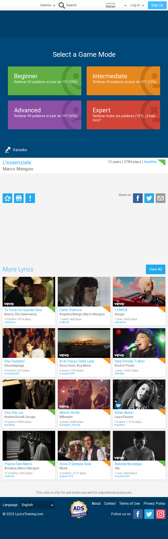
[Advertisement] (84, 24)
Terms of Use (129, 503)
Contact (110, 503)
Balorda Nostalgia (128, 464)
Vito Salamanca (26, 314)
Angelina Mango (71, 314)
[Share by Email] (160, 198)
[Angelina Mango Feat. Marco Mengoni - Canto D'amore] (84, 292)
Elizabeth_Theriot (70, 424)
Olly (117, 468)
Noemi (8, 314)
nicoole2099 (11, 373)
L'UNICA (121, 310)
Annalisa (10, 468)
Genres (45, 5)
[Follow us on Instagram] (160, 514)
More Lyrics (18, 269)
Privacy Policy (154, 503)
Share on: (125, 194)
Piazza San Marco (18, 464)
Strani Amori (124, 413)
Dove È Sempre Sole (75, 464)
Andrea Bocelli (14, 417)
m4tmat (64, 322)
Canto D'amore (71, 310)
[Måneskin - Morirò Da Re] (84, 394)
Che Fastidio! (14, 361)
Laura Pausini (124, 417)
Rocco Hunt (67, 365)
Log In (135, 5)
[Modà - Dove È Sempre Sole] (84, 446)
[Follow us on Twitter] (149, 514)
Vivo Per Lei (13, 413)
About (96, 503)
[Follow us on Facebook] (138, 514)
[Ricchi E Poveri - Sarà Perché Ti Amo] (139, 343)
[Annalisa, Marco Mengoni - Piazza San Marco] (29, 446)
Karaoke (20, 149)
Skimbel (119, 373)
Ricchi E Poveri (125, 365)
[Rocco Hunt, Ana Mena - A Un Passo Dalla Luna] (84, 343)
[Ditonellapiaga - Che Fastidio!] (29, 343)
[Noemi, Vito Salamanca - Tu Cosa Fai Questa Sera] (29, 292)
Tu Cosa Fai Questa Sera (23, 310)
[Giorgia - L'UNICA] (139, 292)
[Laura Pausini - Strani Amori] (139, 394)
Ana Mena (84, 365)
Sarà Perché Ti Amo (130, 361)
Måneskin (66, 417)
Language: (10, 505)
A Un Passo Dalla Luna (77, 361)
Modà (63, 468)
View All (155, 269)
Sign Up (157, 5)
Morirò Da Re (70, 413)
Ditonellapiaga (14, 365)
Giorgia (119, 314)
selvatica (10, 322)
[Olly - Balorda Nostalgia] (139, 446)
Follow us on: (121, 514)
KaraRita (150, 162)
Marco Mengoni (18, 169)
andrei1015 (66, 476)
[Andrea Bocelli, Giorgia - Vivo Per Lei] (29, 394)
